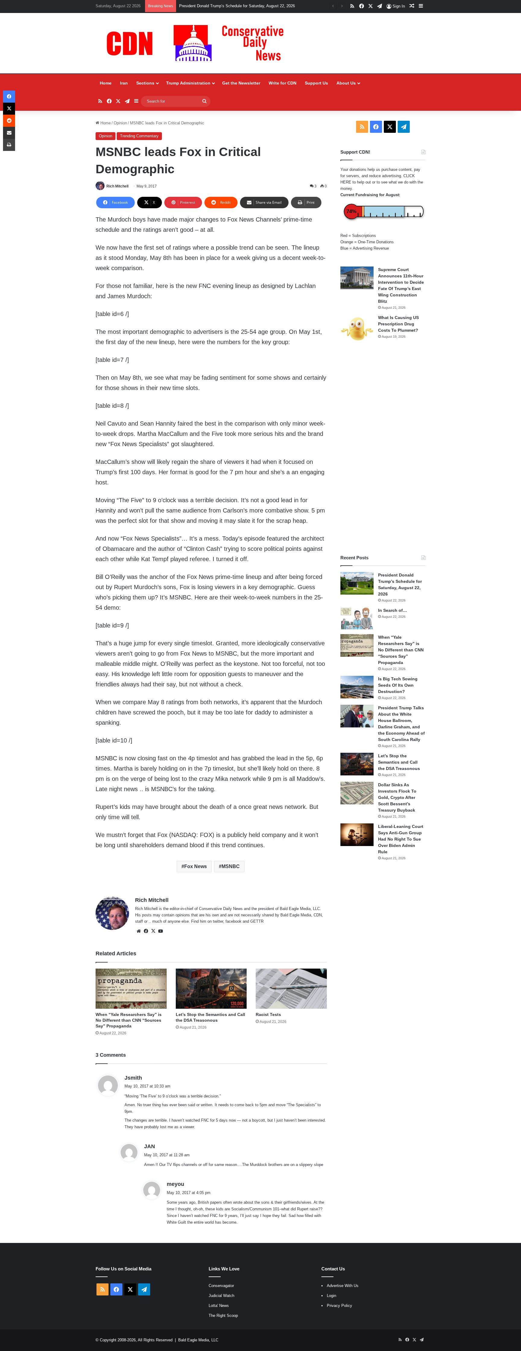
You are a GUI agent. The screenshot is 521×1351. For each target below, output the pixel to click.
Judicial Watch (221, 1295)
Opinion (120, 123)
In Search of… (392, 610)
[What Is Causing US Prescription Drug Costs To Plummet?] (357, 329)
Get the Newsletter (241, 83)
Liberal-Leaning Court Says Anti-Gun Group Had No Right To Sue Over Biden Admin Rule (400, 839)
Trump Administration (188, 83)
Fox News (195, 866)
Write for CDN (282, 83)
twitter (218, 921)
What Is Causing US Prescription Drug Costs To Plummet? (398, 324)
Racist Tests (268, 1014)
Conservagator (221, 1285)
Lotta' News (219, 1305)
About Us (346, 83)
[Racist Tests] (291, 989)
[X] (153, 931)
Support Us (316, 83)
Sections (145, 83)
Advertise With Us (342, 1285)
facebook (234, 921)
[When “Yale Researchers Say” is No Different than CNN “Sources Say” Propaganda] (131, 989)
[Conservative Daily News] (198, 43)
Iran (124, 83)
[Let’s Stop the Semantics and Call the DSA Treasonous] (211, 989)
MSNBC (231, 866)
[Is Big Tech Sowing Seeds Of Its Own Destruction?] (357, 687)
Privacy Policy (339, 1305)
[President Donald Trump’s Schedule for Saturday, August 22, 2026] (357, 583)
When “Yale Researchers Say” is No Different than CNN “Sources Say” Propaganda (129, 1020)
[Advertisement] (382, 448)
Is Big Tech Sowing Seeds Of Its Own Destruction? (398, 685)
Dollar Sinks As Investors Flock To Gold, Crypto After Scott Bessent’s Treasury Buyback (397, 797)
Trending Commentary (139, 136)
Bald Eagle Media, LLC (198, 1340)
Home (106, 83)
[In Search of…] (357, 618)
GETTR (257, 921)
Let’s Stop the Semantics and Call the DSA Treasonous (399, 762)
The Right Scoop (223, 1315)
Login (331, 1295)
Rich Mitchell (117, 186)
